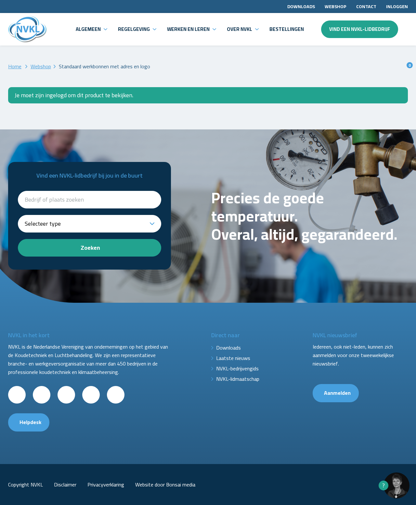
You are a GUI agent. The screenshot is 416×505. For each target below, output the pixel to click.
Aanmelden (337, 393)
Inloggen (397, 6)
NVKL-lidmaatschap (237, 379)
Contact (366, 6)
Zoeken (90, 247)
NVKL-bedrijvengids (237, 368)
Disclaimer (65, 484)
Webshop (335, 6)
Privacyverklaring (105, 484)
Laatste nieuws (233, 358)
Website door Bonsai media (165, 484)
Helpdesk (30, 422)
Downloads (301, 6)
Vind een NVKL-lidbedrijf (359, 29)
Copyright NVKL (25, 484)
